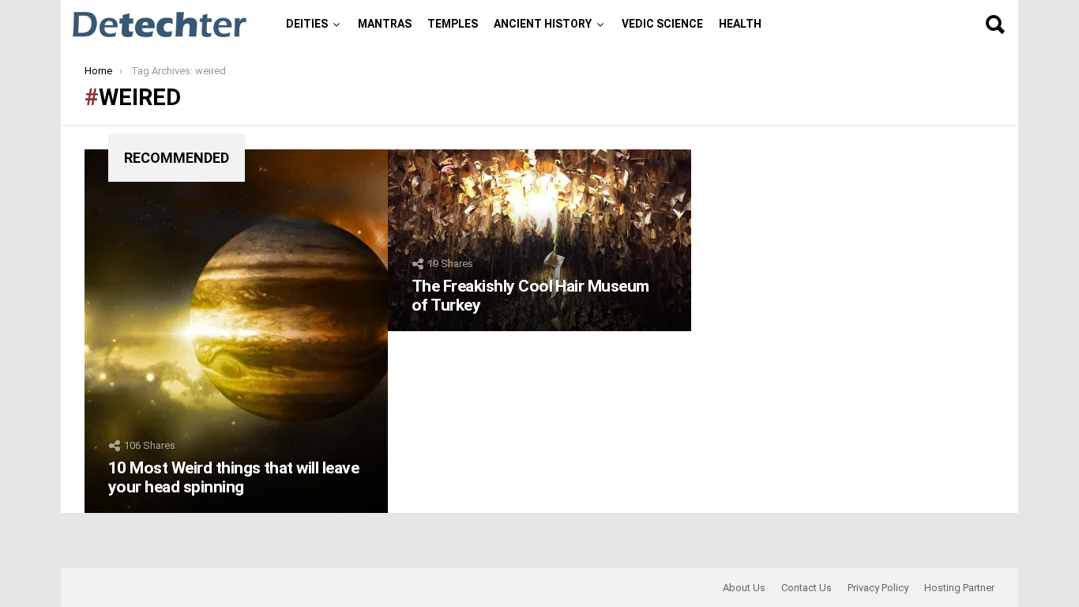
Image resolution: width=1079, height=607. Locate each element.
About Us (744, 588)
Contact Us (806, 588)
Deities (307, 23)
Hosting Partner (959, 588)
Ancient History (543, 23)
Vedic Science (662, 23)
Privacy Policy (878, 588)
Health (740, 23)
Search (994, 24)
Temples (452, 23)
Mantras (385, 23)
